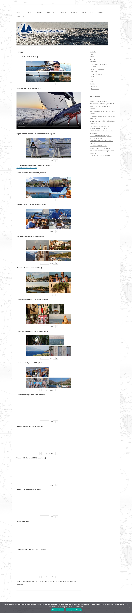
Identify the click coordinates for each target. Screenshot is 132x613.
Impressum (20, 17)
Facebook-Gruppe (96, 74)
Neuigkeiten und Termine (99, 64)
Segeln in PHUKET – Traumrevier (99, 128)
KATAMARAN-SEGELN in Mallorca (100, 156)
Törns (84, 12)
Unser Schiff (51, 12)
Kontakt (101, 12)
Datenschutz (95, 89)
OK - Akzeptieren (57, 610)
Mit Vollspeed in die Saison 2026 (99, 101)
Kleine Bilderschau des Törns (26, 168)
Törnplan (94, 67)
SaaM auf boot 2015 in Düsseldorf (100, 148)
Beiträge (74, 12)
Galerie (39, 12)
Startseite (19, 12)
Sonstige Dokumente (97, 69)
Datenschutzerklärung (74, 610)
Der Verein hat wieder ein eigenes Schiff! (102, 104)
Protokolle (94, 71)
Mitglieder (63, 12)
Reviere (30, 12)
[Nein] (129, 608)
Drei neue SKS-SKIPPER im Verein (100, 126)
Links (92, 12)
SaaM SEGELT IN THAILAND (98, 146)
